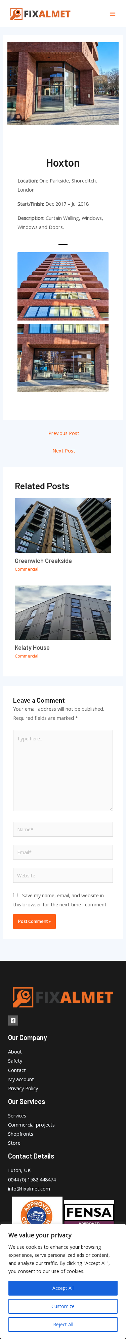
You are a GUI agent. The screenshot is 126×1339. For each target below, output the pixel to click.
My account (21, 1079)
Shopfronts (20, 1133)
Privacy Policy (23, 1088)
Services (17, 1115)
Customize (63, 1306)
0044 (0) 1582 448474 (32, 1179)
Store (14, 1142)
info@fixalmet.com (29, 1188)
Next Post (63, 450)
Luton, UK (19, 1170)
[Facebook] (13, 1020)
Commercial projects (31, 1124)
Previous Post (63, 433)
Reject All (63, 1324)
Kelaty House (32, 647)
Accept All (63, 1288)
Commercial (26, 569)
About (15, 1051)
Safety (15, 1060)
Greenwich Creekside (43, 560)
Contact (17, 1070)
